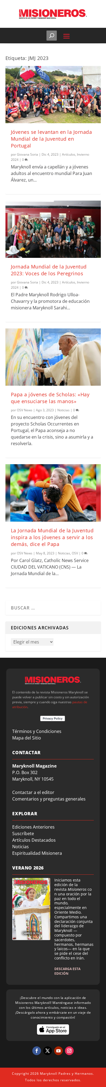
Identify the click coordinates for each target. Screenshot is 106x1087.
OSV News (24, 410)
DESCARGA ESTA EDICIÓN (67, 971)
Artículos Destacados (34, 840)
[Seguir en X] (47, 1050)
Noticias (63, 410)
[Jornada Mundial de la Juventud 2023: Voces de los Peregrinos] (53, 229)
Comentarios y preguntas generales (49, 799)
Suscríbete (23, 834)
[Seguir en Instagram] (69, 1050)
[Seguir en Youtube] (58, 1050)
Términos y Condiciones (36, 731)
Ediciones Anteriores (33, 827)
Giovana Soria (27, 154)
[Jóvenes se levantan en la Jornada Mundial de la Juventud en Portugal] (53, 94)
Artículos (68, 154)
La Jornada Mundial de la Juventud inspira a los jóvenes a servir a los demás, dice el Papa (52, 537)
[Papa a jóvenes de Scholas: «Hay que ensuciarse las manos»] (53, 357)
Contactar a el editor (33, 792)
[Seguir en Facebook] (36, 1050)
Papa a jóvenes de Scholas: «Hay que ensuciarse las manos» (50, 397)
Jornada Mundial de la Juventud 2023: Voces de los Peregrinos (49, 270)
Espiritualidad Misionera (37, 853)
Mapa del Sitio (26, 738)
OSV (75, 553)
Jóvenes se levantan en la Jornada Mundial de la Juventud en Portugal (51, 139)
